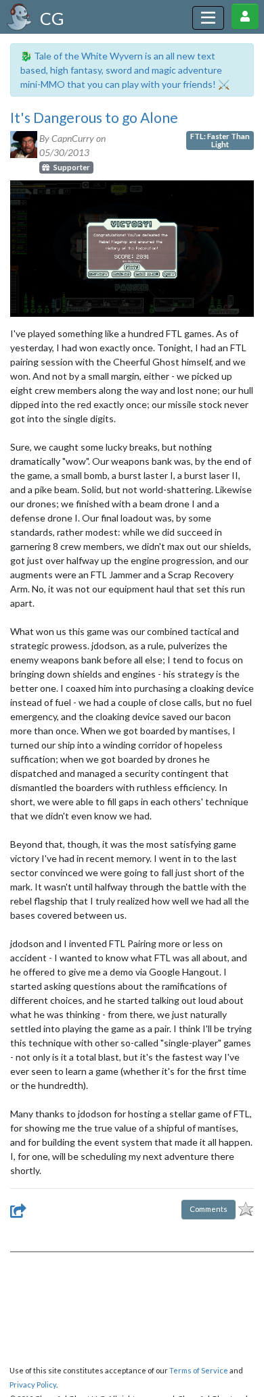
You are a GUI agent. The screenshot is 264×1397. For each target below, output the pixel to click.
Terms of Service (198, 1370)
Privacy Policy (32, 1384)
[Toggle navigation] (208, 18)
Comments (208, 1208)
